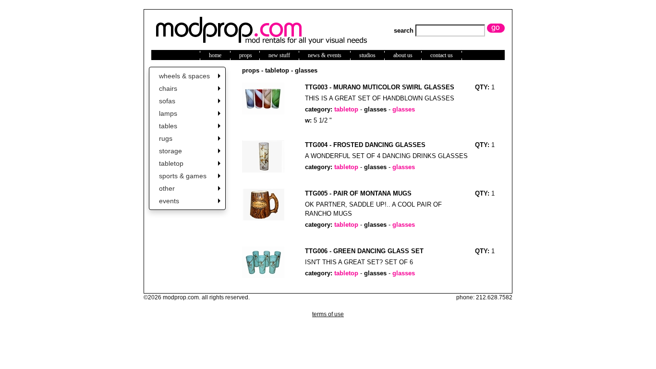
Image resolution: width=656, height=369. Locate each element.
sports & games (183, 176)
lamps (168, 113)
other (167, 188)
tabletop (171, 163)
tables (168, 126)
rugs (165, 138)
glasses (375, 109)
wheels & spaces (184, 76)
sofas (167, 101)
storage (170, 151)
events (169, 201)
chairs (168, 88)
